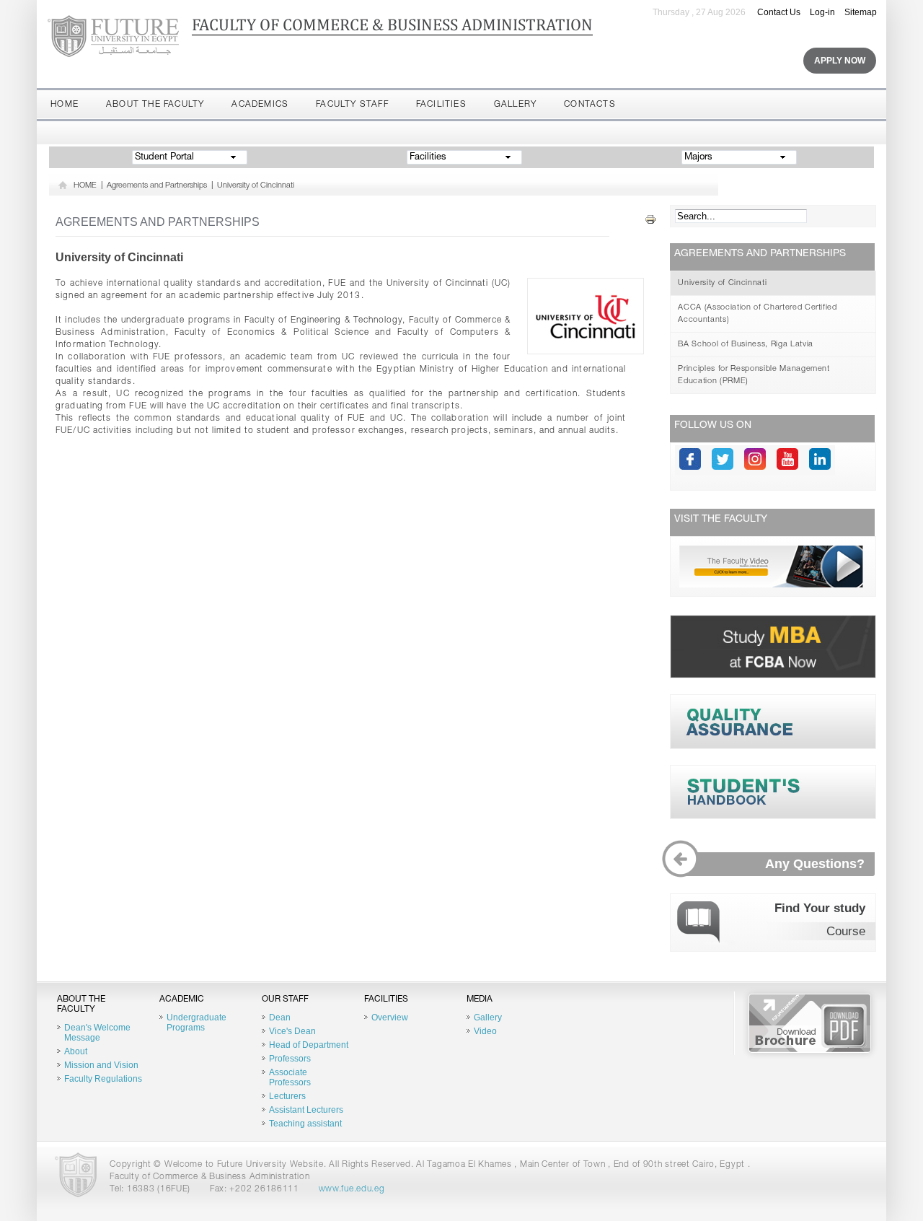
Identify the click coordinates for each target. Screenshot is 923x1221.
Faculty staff (352, 104)
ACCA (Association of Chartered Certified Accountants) (757, 314)
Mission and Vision (101, 1065)
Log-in (822, 12)
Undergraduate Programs (196, 1022)
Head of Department (308, 1045)
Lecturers (287, 1096)
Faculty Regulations (103, 1079)
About (75, 1051)
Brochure (809, 1023)
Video (485, 1031)
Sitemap (860, 12)
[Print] (650, 220)
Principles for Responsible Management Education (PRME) (753, 375)
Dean (280, 1017)
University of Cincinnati (255, 186)
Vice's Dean (292, 1031)
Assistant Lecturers (306, 1110)
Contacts (590, 104)
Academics (259, 104)
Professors (290, 1059)
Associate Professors (290, 1077)
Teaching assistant (305, 1124)
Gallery (515, 104)
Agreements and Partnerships (157, 186)
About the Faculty (155, 104)
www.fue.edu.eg (352, 1189)
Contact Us (778, 12)
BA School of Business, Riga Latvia (745, 345)
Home (64, 104)
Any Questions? (814, 864)
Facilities (441, 104)
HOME (85, 186)
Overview (389, 1017)
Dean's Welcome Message (97, 1033)
